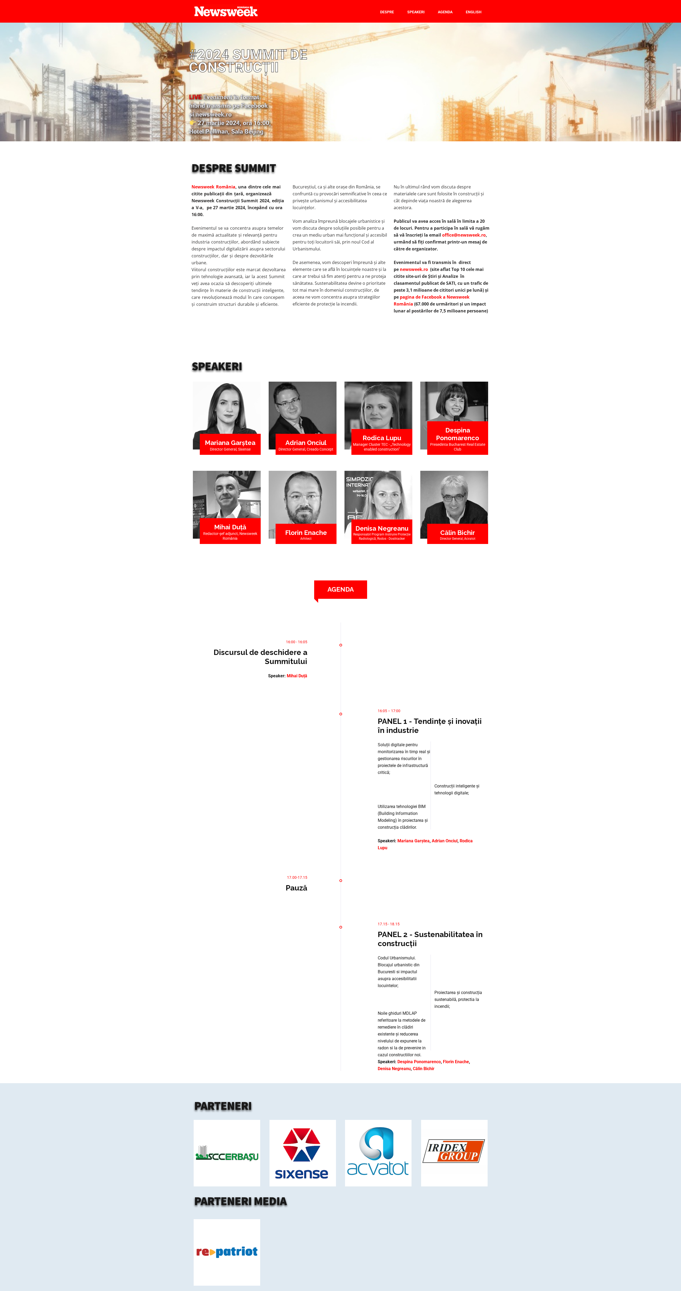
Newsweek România (213, 187)
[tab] (340, 589)
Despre (387, 12)
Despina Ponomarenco (419, 1061)
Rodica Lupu (382, 438)
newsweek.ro (414, 269)
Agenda (445, 12)
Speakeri (416, 12)
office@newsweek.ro (464, 235)
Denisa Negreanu (381, 528)
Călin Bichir (457, 533)
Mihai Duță (230, 527)
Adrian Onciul (305, 443)
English (473, 12)
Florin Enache (306, 533)
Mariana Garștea (230, 443)
